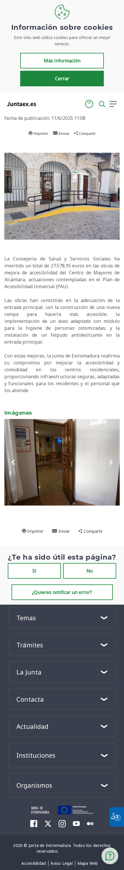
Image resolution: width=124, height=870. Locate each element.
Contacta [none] (30, 699)
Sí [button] (34, 571)
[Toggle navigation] (44, 103)
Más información (62, 60)
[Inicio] (40, 809)
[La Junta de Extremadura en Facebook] (34, 823)
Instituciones (35, 755)
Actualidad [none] (32, 726)
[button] (89, 104)
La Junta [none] (29, 672)
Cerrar (62, 78)
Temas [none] (26, 617)
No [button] (90, 571)
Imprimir (40, 133)
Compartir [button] (87, 133)
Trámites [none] (29, 644)
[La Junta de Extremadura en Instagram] (62, 823)
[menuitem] (33, 863)
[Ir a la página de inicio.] (20, 104)
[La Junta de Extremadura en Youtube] (76, 823)
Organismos (34, 785)
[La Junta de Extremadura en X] (48, 823)
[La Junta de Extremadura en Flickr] (90, 823)
